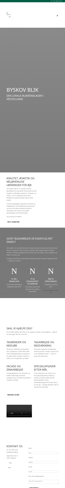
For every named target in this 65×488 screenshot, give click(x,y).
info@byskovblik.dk (12, 452)
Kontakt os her (13, 395)
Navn (30, 448)
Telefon (30, 457)
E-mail (30, 467)
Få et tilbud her (13, 222)
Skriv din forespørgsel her (36, 476)
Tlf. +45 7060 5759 (56, 1)
